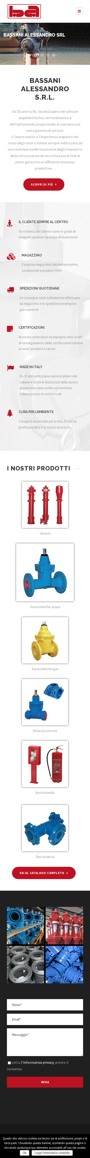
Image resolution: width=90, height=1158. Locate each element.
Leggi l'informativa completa (52, 1153)
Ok (24, 1153)
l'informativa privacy (37, 1062)
